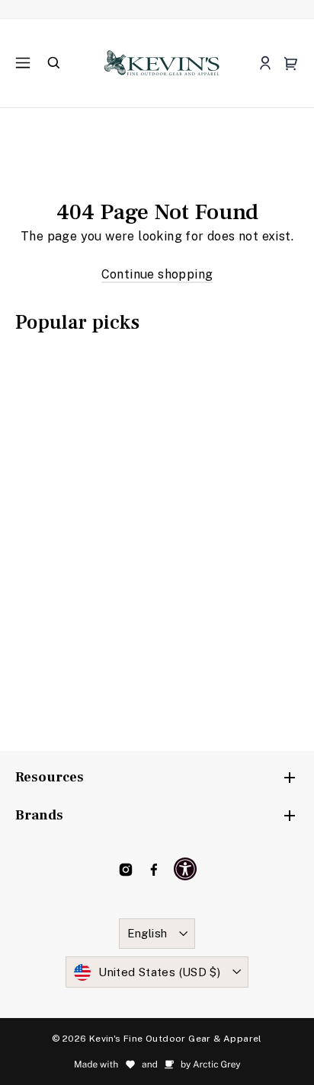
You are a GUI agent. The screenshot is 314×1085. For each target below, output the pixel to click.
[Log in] (265, 64)
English (147, 933)
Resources (49, 777)
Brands (39, 815)
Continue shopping (157, 274)
